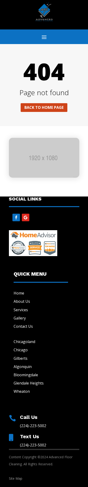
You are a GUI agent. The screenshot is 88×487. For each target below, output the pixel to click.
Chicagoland (24, 341)
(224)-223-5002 (33, 425)
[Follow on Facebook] (16, 217)
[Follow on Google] (25, 217)
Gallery (20, 318)
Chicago (21, 349)
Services (21, 309)
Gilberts (20, 358)
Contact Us (23, 326)
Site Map (15, 478)
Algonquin (23, 366)
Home (19, 293)
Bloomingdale (26, 374)
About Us (22, 301)
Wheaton (22, 391)
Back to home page (44, 107)
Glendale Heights (29, 383)
